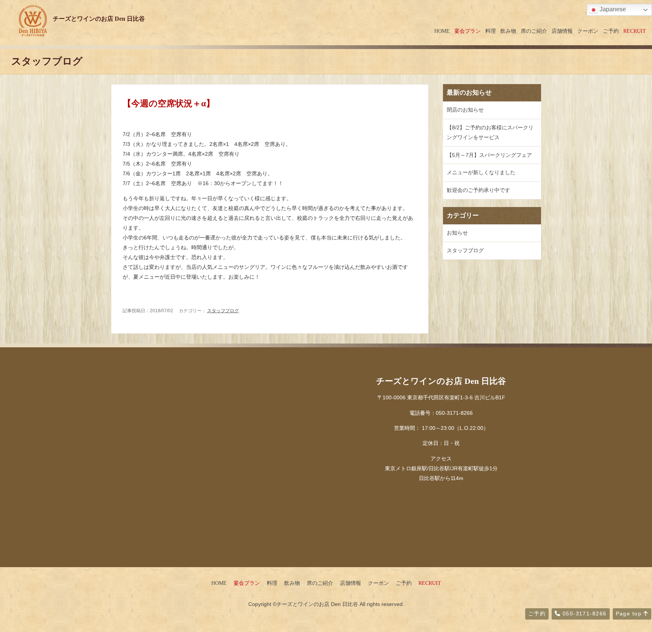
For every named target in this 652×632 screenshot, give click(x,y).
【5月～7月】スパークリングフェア (489, 155)
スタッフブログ (223, 310)
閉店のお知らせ (465, 110)
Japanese (612, 9)
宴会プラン (467, 31)
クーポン (587, 31)
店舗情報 (562, 31)
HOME (442, 31)
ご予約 (611, 31)
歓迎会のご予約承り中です (478, 190)
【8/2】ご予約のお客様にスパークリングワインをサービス (490, 132)
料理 (490, 31)
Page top (630, 614)
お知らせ (457, 233)
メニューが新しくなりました (481, 172)
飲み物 (508, 31)
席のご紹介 (534, 31)
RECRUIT (634, 31)
